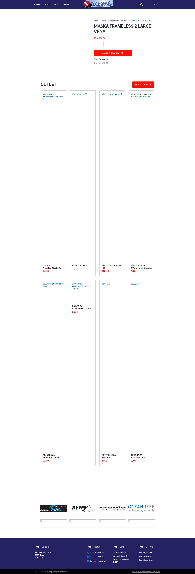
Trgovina (47, 5)
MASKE (123, 21)
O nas (56, 5)
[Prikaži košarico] (148, 4)
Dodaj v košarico (111, 53)
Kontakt (66, 5)
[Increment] (102, 44)
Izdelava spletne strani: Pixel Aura (146, 571)
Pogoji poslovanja (145, 556)
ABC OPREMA (114, 21)
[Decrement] (96, 44)
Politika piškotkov (145, 553)
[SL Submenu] (158, 4)
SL (155, 5)
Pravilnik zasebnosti (146, 560)
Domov (37, 5)
